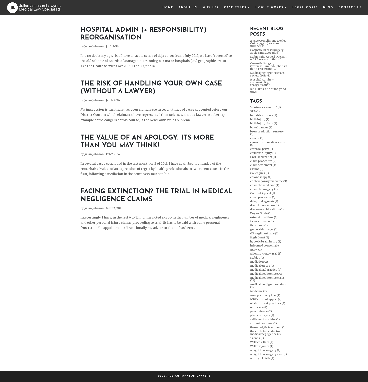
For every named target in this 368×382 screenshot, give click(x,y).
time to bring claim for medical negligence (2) (265, 333)
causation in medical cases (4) (267, 143)
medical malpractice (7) (265, 269)
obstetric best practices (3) (267, 303)
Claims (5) (257, 169)
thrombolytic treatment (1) (268, 327)
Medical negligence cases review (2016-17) (267, 74)
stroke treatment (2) (263, 323)
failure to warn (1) (262, 221)
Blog (328, 7)
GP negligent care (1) (264, 233)
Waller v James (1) (261, 346)
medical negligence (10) (266, 273)
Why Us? (210, 7)
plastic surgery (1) (262, 315)
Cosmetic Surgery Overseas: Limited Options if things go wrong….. (268, 66)
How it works (269, 7)
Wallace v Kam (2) (261, 342)
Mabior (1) (257, 257)
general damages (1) (264, 229)
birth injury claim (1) (263, 123)
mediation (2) (259, 261)
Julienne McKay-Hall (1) (265, 253)
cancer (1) (257, 138)
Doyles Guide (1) (261, 213)
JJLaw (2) (256, 249)
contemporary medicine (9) (268, 181)
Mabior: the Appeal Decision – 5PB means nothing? (268, 58)
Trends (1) (257, 338)
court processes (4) (262, 197)
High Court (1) (259, 237)
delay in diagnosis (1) (264, 201)
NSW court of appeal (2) (266, 299)
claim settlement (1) (263, 165)
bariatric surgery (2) (263, 115)
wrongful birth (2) (262, 358)
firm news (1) (259, 225)
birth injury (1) (259, 119)
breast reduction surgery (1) (267, 133)
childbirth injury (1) (263, 153)
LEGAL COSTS (305, 7)
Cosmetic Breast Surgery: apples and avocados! (267, 51)
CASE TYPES (235, 7)
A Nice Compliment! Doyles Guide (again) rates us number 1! (268, 43)
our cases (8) (258, 307)
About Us (188, 7)
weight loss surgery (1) (265, 350)
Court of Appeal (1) (262, 193)
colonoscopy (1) (260, 177)
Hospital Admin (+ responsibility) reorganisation (262, 82)
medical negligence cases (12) (267, 279)
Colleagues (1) (259, 173)
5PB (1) (255, 111)
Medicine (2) (258, 291)
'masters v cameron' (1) (265, 107)
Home (168, 7)
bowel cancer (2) (261, 127)
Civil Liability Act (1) (263, 157)
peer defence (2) (261, 311)
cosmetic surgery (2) (264, 189)
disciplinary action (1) (264, 205)
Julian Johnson (94, 46)
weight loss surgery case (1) (268, 354)
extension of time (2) (264, 217)
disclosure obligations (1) (267, 209)
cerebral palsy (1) (261, 149)
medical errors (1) (262, 265)
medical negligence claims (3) (268, 286)
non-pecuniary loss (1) (265, 295)
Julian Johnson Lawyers (189, 376)
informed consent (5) (264, 245)
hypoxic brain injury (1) (265, 241)
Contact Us (350, 7)
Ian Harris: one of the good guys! (268, 90)
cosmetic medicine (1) (264, 185)
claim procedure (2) (263, 161)
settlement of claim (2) (265, 319)
